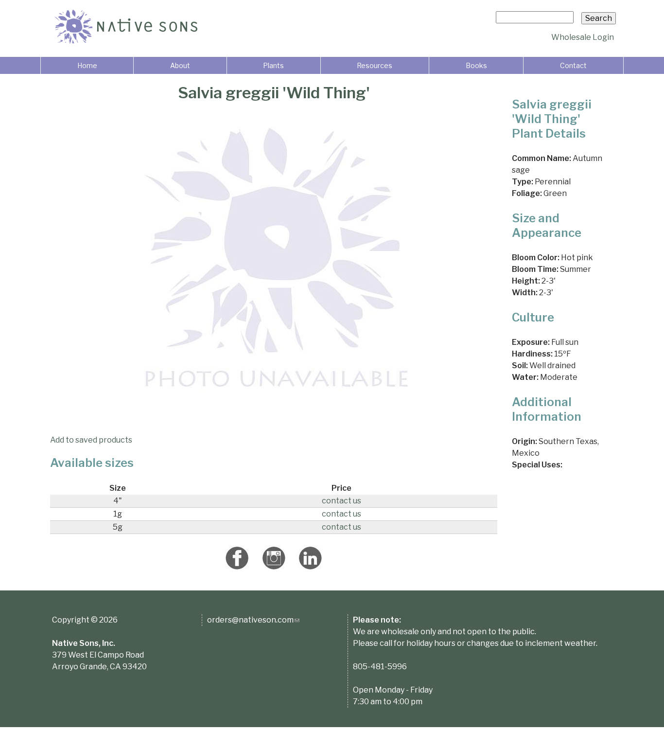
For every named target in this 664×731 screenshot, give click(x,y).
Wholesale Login (582, 37)
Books (476, 65)
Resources (374, 65)
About (180, 65)
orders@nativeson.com (253, 619)
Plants (273, 65)
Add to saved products (91, 440)
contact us (341, 500)
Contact (573, 65)
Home (87, 65)
